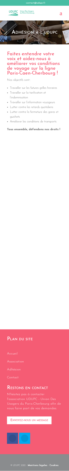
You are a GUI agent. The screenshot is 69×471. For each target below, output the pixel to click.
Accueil (12, 353)
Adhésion (14, 369)
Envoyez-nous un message (29, 420)
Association (15, 361)
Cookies (54, 465)
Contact (13, 377)
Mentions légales (37, 465)
